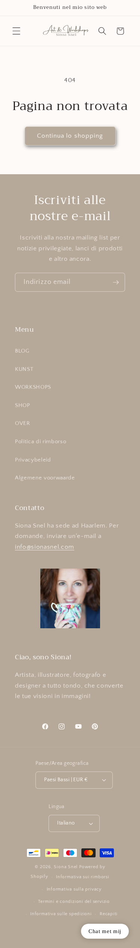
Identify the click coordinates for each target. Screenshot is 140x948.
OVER (22, 423)
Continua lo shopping (70, 135)
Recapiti (109, 913)
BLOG (22, 351)
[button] (16, 31)
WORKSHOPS (33, 387)
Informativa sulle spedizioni (61, 913)
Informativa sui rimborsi (82, 877)
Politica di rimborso (40, 441)
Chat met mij (104, 931)
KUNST (24, 369)
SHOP (22, 405)
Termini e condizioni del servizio (73, 901)
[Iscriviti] (116, 282)
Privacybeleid (33, 460)
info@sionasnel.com (44, 547)
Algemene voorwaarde (45, 478)
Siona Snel (66, 866)
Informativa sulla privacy (74, 889)
